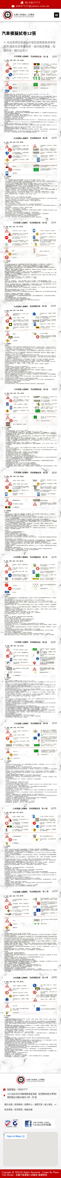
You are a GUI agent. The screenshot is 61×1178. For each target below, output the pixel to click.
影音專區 (8, 1110)
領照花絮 (38, 1104)
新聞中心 (28, 1104)
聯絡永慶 (28, 1110)
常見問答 (18, 1110)
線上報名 (48, 1104)
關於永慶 (8, 1104)
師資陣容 (18, 1104)
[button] (56, 15)
